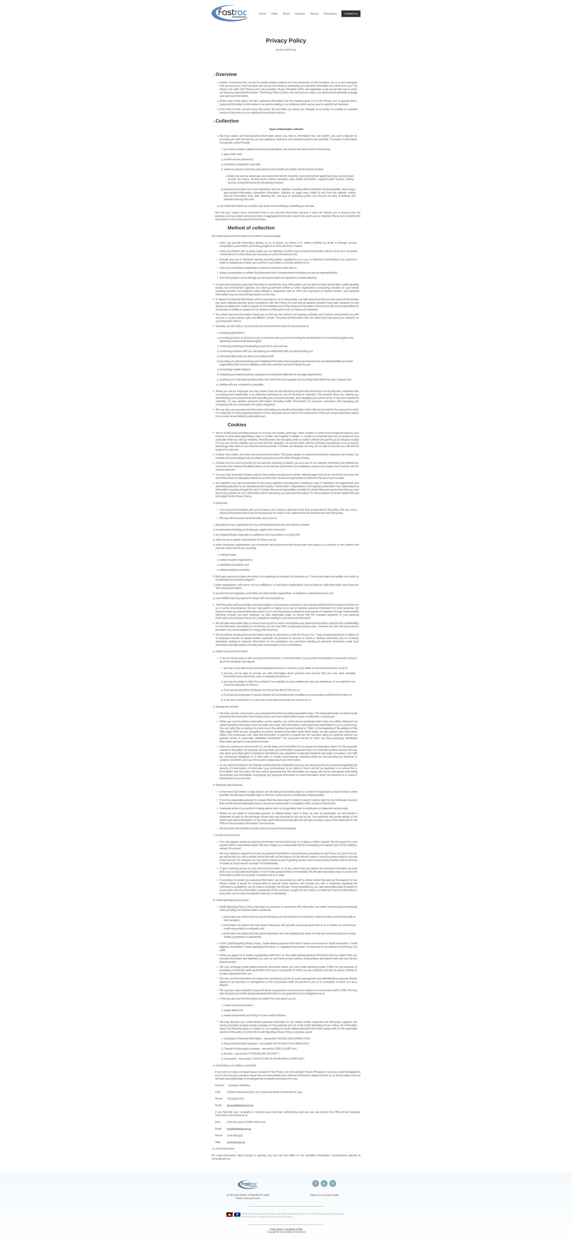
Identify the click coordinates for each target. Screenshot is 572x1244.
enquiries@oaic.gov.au (239, 1128)
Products (300, 13)
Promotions (330, 13)
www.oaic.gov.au (236, 1142)
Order (274, 13)
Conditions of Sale (293, 1229)
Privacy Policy (276, 1229)
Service (314, 13)
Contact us (351, 13)
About (286, 13)
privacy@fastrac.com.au (240, 1105)
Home (262, 13)
